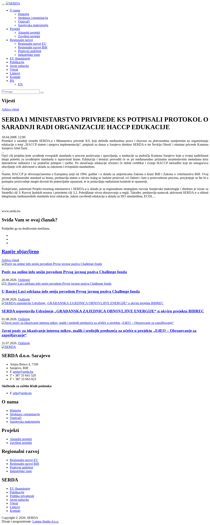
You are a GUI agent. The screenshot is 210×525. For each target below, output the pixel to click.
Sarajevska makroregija (33, 25)
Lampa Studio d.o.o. (45, 521)
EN (20, 84)
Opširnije (24, 280)
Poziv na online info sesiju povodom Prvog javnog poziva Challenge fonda (64, 272)
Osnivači (24, 21)
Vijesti (14, 69)
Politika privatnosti (22, 496)
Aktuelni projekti (29, 32)
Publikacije (17, 62)
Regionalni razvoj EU (32, 43)
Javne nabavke (19, 66)
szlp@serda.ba (22, 393)
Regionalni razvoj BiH (32, 47)
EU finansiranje (20, 58)
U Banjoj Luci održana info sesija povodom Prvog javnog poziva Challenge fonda (71, 291)
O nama (15, 10)
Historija (23, 14)
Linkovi (15, 73)
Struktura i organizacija (33, 18)
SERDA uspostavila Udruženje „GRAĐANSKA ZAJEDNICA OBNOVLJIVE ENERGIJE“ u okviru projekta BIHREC (103, 311)
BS (12, 80)
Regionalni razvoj (21, 40)
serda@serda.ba (23, 371)
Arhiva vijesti (10, 109)
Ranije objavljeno (20, 251)
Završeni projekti (29, 36)
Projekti (15, 29)
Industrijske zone (29, 54)
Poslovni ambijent (29, 51)
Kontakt (15, 77)
